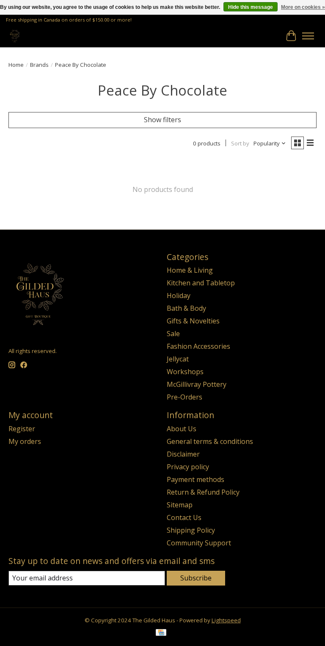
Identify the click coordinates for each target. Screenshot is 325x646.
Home (16, 64)
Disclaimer (183, 454)
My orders (24, 441)
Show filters (162, 119)
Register (21, 428)
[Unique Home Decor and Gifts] (15, 35)
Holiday (178, 295)
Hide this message (250, 7)
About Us (181, 428)
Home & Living (190, 270)
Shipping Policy (191, 530)
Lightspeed (226, 620)
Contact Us (184, 517)
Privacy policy (188, 466)
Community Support (199, 542)
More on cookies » (303, 7)
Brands (39, 64)
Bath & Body (186, 308)
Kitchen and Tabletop (201, 282)
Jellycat (178, 359)
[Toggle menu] (308, 35)
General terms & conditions (210, 441)
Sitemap (180, 504)
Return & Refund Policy (203, 492)
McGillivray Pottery (196, 384)
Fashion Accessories (198, 346)
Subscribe (196, 578)
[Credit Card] (161, 633)
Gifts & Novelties (193, 321)
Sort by (240, 143)
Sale (173, 333)
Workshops (185, 371)
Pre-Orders (184, 397)
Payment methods (195, 479)
